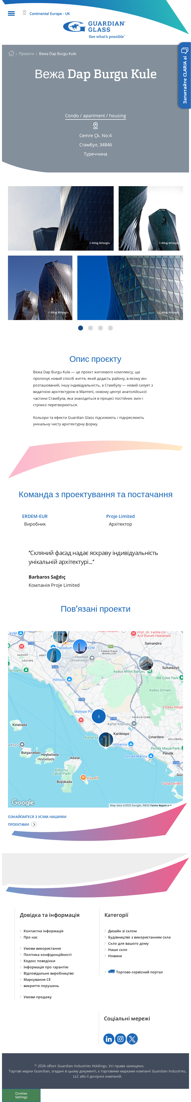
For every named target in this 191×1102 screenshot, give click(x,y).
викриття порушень (41, 985)
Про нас (31, 937)
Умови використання (42, 948)
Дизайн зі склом (122, 931)
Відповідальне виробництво (49, 973)
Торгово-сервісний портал (139, 972)
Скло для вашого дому (128, 943)
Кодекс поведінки (39, 960)
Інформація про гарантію (46, 967)
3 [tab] (100, 328)
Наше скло (117, 949)
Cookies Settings (21, 1095)
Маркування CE (37, 979)
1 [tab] (80, 328)
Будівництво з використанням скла (139, 937)
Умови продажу (38, 996)
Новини (115, 955)
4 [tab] (110, 328)
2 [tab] (90, 328)
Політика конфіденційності (48, 954)
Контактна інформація (43, 931)
